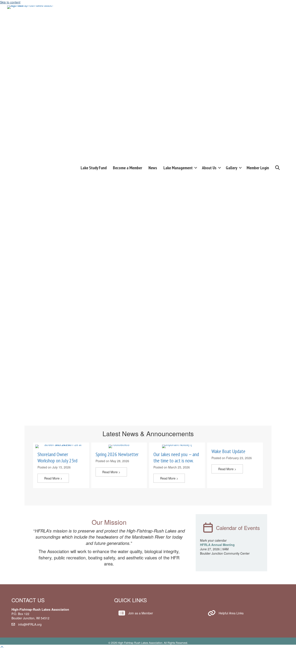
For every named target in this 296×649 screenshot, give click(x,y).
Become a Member (127, 168)
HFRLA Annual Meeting (217, 544)
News (152, 168)
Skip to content (10, 2)
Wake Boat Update (228, 451)
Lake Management (178, 168)
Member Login (258, 168)
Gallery (231, 168)
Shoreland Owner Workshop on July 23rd (57, 457)
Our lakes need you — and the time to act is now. (176, 457)
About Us (209, 168)
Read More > (56, 478)
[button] (196, 168)
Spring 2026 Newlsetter (117, 454)
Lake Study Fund (94, 168)
